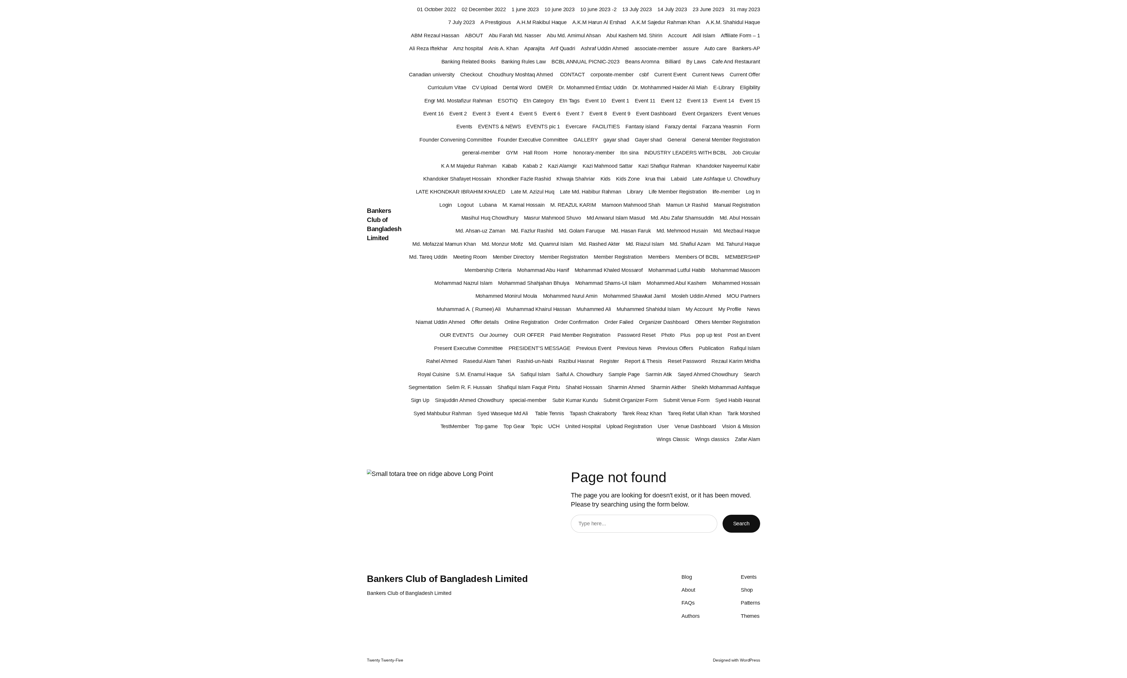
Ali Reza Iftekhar (428, 48)
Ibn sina (629, 153)
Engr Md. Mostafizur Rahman (458, 101)
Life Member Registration (678, 192)
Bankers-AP (746, 48)
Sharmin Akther (668, 387)
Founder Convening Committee (455, 140)
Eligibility (750, 87)
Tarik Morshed (743, 413)
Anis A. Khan (504, 48)
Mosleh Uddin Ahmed (696, 296)
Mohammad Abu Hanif (543, 270)
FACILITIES (606, 126)
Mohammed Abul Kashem (676, 283)
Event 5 (528, 114)
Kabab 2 (532, 166)
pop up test (709, 335)
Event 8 (598, 114)
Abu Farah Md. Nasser (515, 35)
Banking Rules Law (523, 62)
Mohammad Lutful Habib (676, 270)
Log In (753, 192)
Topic (537, 426)
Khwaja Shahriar (575, 179)
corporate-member (612, 75)
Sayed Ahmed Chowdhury (708, 374)
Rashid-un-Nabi (535, 361)
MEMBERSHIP (742, 257)
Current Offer (745, 75)
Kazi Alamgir (562, 166)
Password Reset (637, 335)
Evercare (576, 126)
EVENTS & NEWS (499, 126)
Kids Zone (628, 179)
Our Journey (493, 335)
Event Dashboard (656, 114)
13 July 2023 (637, 9)
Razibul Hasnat (576, 361)
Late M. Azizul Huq (532, 192)
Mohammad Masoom (735, 270)
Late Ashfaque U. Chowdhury (726, 179)
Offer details (485, 322)
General (676, 140)
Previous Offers (675, 348)
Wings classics (712, 439)
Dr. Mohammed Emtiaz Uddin (593, 87)
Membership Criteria (488, 270)
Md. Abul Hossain (740, 218)
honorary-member (594, 153)
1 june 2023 (525, 9)
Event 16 (433, 114)
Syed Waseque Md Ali (503, 413)
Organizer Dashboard (664, 322)
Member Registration (564, 257)
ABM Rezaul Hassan (435, 35)
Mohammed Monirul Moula (506, 296)
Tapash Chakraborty (593, 413)
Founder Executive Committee (533, 140)
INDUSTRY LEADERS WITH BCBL (685, 153)
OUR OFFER (529, 335)
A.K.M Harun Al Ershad (599, 22)
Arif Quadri (562, 48)
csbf (644, 75)
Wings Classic (673, 439)
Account (677, 35)
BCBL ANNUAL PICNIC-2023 (585, 62)
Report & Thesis (643, 361)
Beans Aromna (642, 62)
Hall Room (535, 153)
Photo (668, 335)
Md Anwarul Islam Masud (616, 218)
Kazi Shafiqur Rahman (664, 166)
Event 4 (505, 114)
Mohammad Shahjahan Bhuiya (534, 283)
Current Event (670, 75)
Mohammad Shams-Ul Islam (608, 283)
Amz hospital (468, 48)
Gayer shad (648, 140)
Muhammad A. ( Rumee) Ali (469, 309)
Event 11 (645, 101)
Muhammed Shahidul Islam (648, 309)
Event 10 (595, 101)
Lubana (488, 205)
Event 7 (574, 114)
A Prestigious (495, 22)
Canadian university (432, 75)
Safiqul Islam (535, 374)
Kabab (509, 166)
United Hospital (583, 426)
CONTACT (572, 75)
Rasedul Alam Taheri (487, 361)
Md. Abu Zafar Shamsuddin (682, 218)
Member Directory (513, 257)
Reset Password (687, 361)
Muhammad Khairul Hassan (538, 309)
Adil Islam (704, 35)
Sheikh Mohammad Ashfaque (726, 387)
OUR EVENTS (457, 335)
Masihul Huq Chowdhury (489, 218)
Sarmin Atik (658, 374)
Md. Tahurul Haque (738, 244)
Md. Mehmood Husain (682, 231)
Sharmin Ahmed (626, 387)
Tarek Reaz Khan (642, 413)
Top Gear (514, 426)
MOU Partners (743, 296)
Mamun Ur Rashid (687, 205)
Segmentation (425, 387)
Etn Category (538, 101)
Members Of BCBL (697, 257)
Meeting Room (470, 257)
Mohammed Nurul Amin (570, 296)
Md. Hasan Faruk (631, 231)
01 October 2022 (436, 9)
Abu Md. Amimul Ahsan (574, 35)
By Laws (696, 62)
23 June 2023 (708, 9)
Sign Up (420, 400)
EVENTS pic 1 (543, 126)
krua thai (655, 179)
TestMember (455, 426)
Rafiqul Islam (745, 348)
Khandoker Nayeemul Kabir (728, 166)
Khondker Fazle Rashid (524, 179)
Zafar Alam (747, 439)
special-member (528, 400)
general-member (481, 153)
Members (659, 257)
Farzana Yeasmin (722, 126)
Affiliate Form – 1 (740, 35)
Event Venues (744, 114)
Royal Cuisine (434, 374)
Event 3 (481, 114)
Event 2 (458, 114)
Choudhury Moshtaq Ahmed (521, 75)
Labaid (678, 179)
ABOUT (474, 35)
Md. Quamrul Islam (551, 244)
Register (609, 361)
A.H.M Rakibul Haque (542, 22)
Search (752, 374)
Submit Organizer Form (630, 400)
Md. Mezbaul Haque (736, 231)
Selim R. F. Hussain (469, 387)
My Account (699, 309)
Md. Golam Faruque (582, 231)
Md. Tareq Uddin (428, 257)
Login (445, 205)
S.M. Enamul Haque (478, 374)
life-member (726, 192)
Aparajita (534, 48)
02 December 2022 (484, 9)
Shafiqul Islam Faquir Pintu (528, 387)
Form (754, 126)
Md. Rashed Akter (599, 244)
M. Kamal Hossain (523, 205)
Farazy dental (680, 126)
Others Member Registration (727, 322)
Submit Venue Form (686, 400)
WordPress (750, 660)
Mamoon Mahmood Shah (631, 205)
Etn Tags (569, 101)
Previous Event (593, 348)
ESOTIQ (507, 101)
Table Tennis (549, 413)
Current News (708, 75)
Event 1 (620, 101)
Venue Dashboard (695, 426)
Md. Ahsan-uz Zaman (480, 231)
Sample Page (624, 374)
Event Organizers (702, 114)
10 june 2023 (559, 9)
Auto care (715, 48)
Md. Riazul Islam (645, 244)
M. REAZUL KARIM (573, 205)
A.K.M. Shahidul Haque (733, 22)
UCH (554, 426)
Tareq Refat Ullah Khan (695, 413)
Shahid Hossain (584, 387)
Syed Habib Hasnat (737, 400)
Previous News (634, 348)
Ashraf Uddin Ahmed (605, 48)
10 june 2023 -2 (598, 9)
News (753, 309)
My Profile (729, 309)
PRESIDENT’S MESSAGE (540, 348)
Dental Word (517, 87)
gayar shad (616, 140)
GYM (512, 153)
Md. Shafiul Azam (690, 244)
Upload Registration (629, 426)
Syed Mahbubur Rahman (443, 413)
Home (561, 153)
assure (691, 48)
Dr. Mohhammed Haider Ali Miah (670, 87)
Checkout (471, 75)
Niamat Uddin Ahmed (440, 322)
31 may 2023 (745, 9)
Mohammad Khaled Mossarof (609, 270)
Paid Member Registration (581, 335)
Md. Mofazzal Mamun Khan (444, 244)
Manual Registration (737, 205)
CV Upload (484, 87)
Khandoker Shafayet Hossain (457, 179)
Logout (465, 205)
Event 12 (671, 101)
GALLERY (585, 140)
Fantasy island (642, 126)
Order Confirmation (576, 322)
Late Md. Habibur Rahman (590, 192)
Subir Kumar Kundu (575, 400)
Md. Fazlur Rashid (532, 231)
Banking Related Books (468, 62)
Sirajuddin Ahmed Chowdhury (469, 400)
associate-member (656, 48)
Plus (685, 335)
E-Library (723, 87)
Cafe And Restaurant (736, 62)
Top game (486, 426)
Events (464, 126)
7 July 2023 (461, 22)
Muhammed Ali (593, 309)
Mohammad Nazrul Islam (463, 283)
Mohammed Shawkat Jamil (634, 296)
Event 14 (723, 101)
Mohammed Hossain (736, 283)
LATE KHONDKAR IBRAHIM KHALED (460, 192)
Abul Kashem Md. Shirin (634, 35)
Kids (605, 179)
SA (511, 374)
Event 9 (621, 114)
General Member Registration (726, 140)
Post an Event (744, 335)
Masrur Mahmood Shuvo (552, 218)
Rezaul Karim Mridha (735, 361)
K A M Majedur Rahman (468, 166)
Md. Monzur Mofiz (502, 244)
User (663, 426)
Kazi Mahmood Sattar (608, 166)
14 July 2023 (672, 9)
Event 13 (697, 101)
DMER (545, 87)
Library (635, 192)
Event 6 (551, 114)
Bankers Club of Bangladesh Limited (447, 578)
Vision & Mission (741, 426)
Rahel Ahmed (442, 361)
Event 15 (750, 101)
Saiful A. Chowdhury (579, 374)
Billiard (673, 62)
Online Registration (527, 322)
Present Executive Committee (468, 348)
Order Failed (618, 322)
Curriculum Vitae (447, 87)
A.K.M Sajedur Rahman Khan (666, 22)
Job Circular (746, 153)
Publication (711, 348)
